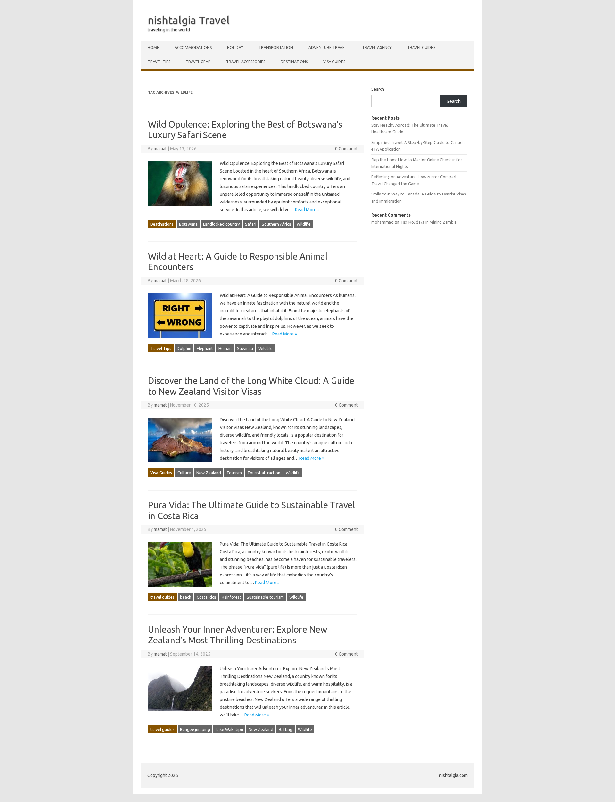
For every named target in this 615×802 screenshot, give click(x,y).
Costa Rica (206, 597)
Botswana (188, 224)
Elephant (205, 348)
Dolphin (184, 348)
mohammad (382, 222)
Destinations (294, 62)
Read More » (307, 209)
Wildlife (304, 224)
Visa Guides (334, 62)
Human (225, 348)
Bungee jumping (195, 729)
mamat (160, 148)
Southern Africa (276, 224)
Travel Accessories (245, 62)
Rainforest (231, 597)
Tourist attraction (263, 472)
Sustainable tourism (265, 597)
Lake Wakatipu (229, 729)
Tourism (234, 472)
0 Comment (346, 148)
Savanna (245, 348)
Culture (184, 472)
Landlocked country (221, 224)
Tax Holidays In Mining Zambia (428, 222)
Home (153, 47)
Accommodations (193, 47)
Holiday (235, 47)
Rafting (285, 729)
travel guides (421, 47)
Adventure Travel (327, 47)
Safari (250, 224)
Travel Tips (159, 62)
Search (377, 89)
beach (185, 597)
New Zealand (208, 472)
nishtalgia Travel (189, 20)
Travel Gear (198, 62)
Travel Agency (377, 47)
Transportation (275, 47)
